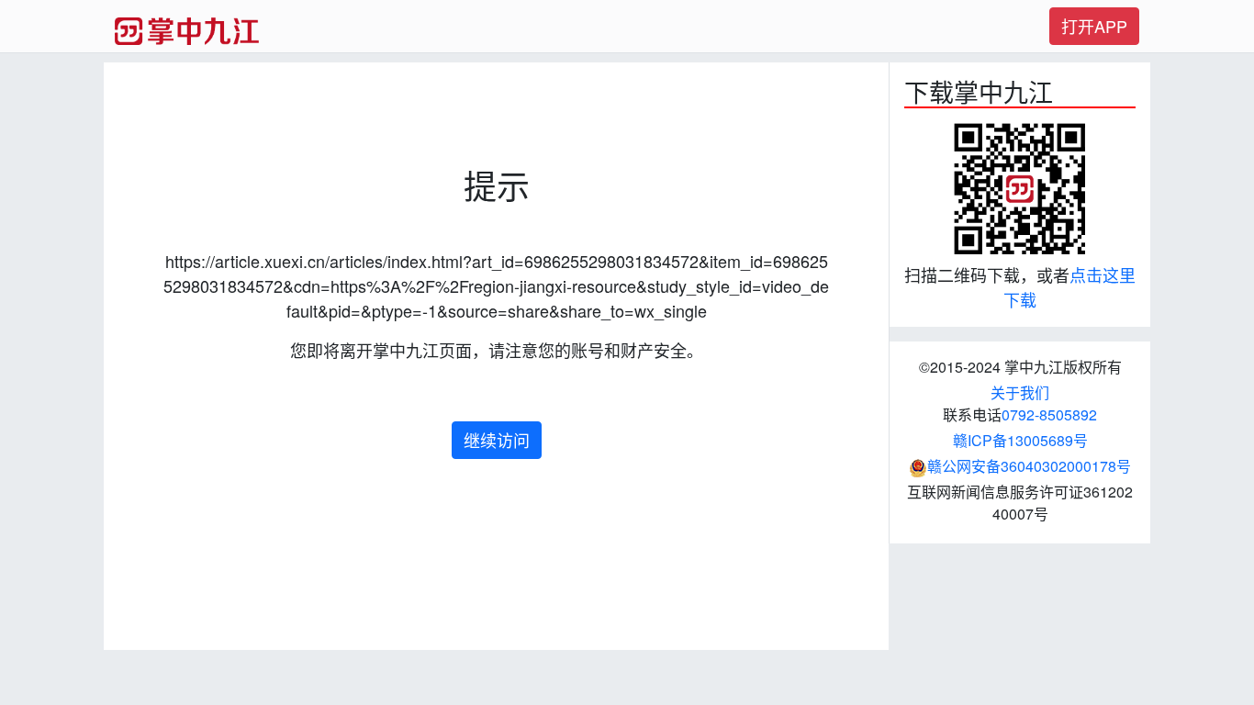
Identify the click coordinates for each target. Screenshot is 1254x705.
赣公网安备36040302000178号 (1029, 465)
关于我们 (1020, 392)
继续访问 (497, 440)
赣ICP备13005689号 (1020, 440)
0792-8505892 (1049, 414)
